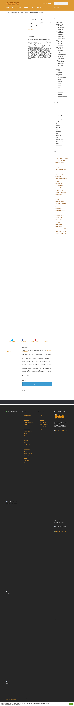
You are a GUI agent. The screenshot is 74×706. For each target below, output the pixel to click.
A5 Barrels (57, 160)
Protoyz (57, 137)
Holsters (59, 83)
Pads (59, 87)
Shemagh (60, 94)
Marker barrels (58, 229)
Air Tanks (60, 25)
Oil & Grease (60, 56)
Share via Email (46, 341)
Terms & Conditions (44, 426)
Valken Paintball (59, 145)
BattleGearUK (58, 109)
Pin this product (34, 341)
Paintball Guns (58, 31)
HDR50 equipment (59, 208)
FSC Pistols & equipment (60, 199)
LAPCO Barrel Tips (59, 217)
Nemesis (57, 233)
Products (12, 7)
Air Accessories (61, 27)
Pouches (59, 89)
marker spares (58, 231)
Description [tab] (8, 347)
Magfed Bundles (61, 32)
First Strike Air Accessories (60, 181)
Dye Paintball (58, 113)
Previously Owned (59, 98)
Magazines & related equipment (33, 40)
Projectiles (58, 69)
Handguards (60, 50)
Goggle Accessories (61, 63)
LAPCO (57, 129)
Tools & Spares (20, 12)
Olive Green (63, 233)
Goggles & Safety (59, 60)
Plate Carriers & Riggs (62, 77)
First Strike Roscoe (59, 194)
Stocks (59, 52)
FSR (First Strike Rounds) (60, 201)
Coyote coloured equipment (61, 178)
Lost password (43, 422)
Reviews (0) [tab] (8, 351)
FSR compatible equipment (45, 39)
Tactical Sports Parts (59, 139)
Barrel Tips (60, 43)
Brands (19, 7)
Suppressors (60, 45)
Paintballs (60, 72)
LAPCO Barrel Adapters (60, 215)
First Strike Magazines (59, 187)
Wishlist (49, 3)
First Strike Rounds (59, 196)
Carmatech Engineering (34, 42)
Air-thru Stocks (61, 29)
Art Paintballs (58, 107)
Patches (59, 85)
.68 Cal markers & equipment (35, 39)
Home (7, 7)
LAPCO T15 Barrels (59, 222)
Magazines (34, 37)
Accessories (60, 48)
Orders (41, 415)
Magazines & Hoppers (62, 54)
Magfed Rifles (60, 34)
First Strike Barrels (59, 185)
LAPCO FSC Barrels (59, 219)
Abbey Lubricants (59, 106)
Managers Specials (59, 22)
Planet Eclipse (58, 135)
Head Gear (60, 81)
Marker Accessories (13, 12)
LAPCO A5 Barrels (59, 212)
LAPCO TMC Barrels (59, 226)
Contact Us (38, 7)
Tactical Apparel (59, 74)
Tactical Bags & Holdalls (62, 96)
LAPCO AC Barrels (59, 213)
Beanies (57, 167)
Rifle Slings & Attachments (60, 91)
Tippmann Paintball (59, 141)
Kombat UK (58, 127)
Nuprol (57, 133)
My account (44, 3)
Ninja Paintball (58, 131)
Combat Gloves (58, 176)
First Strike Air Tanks (59, 183)
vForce (57, 147)
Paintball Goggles (61, 61)
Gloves (59, 67)
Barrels (57, 40)
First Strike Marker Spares (60, 190)
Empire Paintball (59, 115)
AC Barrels (63, 160)
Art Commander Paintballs (60, 162)
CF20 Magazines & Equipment (61, 174)
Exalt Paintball (58, 117)
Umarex (57, 143)
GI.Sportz (57, 121)
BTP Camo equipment (59, 171)
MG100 (64, 231)
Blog (33, 7)
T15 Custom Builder (61, 38)
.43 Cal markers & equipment (60, 155)
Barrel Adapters (61, 41)
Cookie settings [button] (65, 704)
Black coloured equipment (61, 169)
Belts (59, 75)
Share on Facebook (23, 341)
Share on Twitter (12, 341)
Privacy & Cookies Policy (44, 424)
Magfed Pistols (61, 36)
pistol (57, 235)
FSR (59, 70)
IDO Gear (57, 123)
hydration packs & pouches (60, 210)
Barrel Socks (60, 65)
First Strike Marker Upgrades (61, 192)
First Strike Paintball (59, 119)
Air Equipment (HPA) (59, 24)
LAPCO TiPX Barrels (59, 224)
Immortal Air (58, 125)
